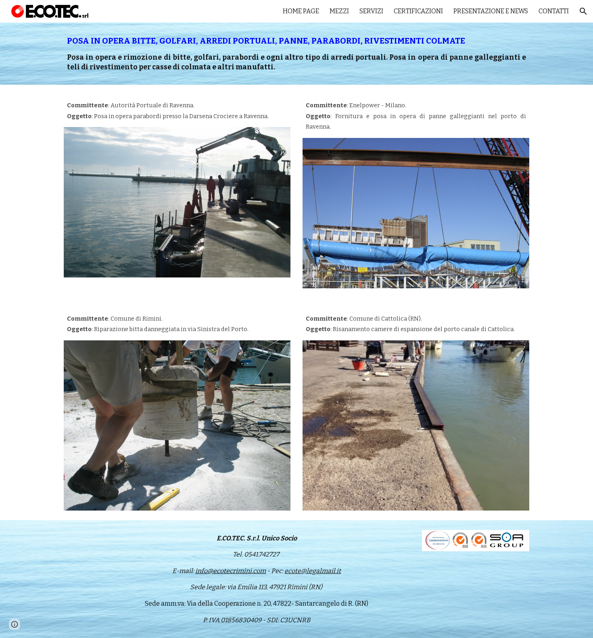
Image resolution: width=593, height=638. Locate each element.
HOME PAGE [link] (301, 11)
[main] (296, 53)
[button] (583, 11)
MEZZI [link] (339, 11)
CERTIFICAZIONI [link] (418, 11)
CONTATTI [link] (554, 11)
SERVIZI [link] (371, 11)
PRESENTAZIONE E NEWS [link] (490, 11)
